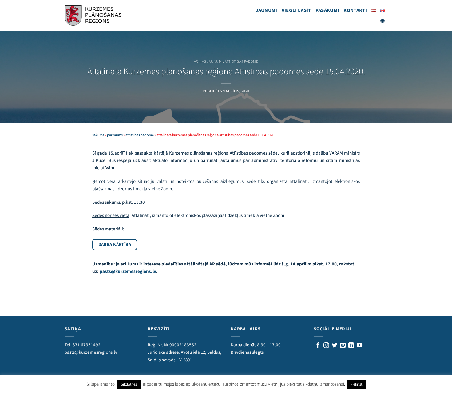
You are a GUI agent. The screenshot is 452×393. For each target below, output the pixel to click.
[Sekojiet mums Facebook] (318, 346)
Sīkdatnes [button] (129, 384)
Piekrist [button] (356, 384)
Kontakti (355, 10)
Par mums (115, 135)
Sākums (98, 135)
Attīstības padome (241, 61)
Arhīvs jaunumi (208, 61)
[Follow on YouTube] (359, 346)
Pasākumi (327, 10)
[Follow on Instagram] (326, 346)
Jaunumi (266, 10)
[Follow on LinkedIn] (351, 346)
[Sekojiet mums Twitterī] (334, 346)
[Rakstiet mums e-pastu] (343, 346)
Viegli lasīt (296, 10)
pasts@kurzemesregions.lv (128, 271)
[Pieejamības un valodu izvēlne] (382, 21)
